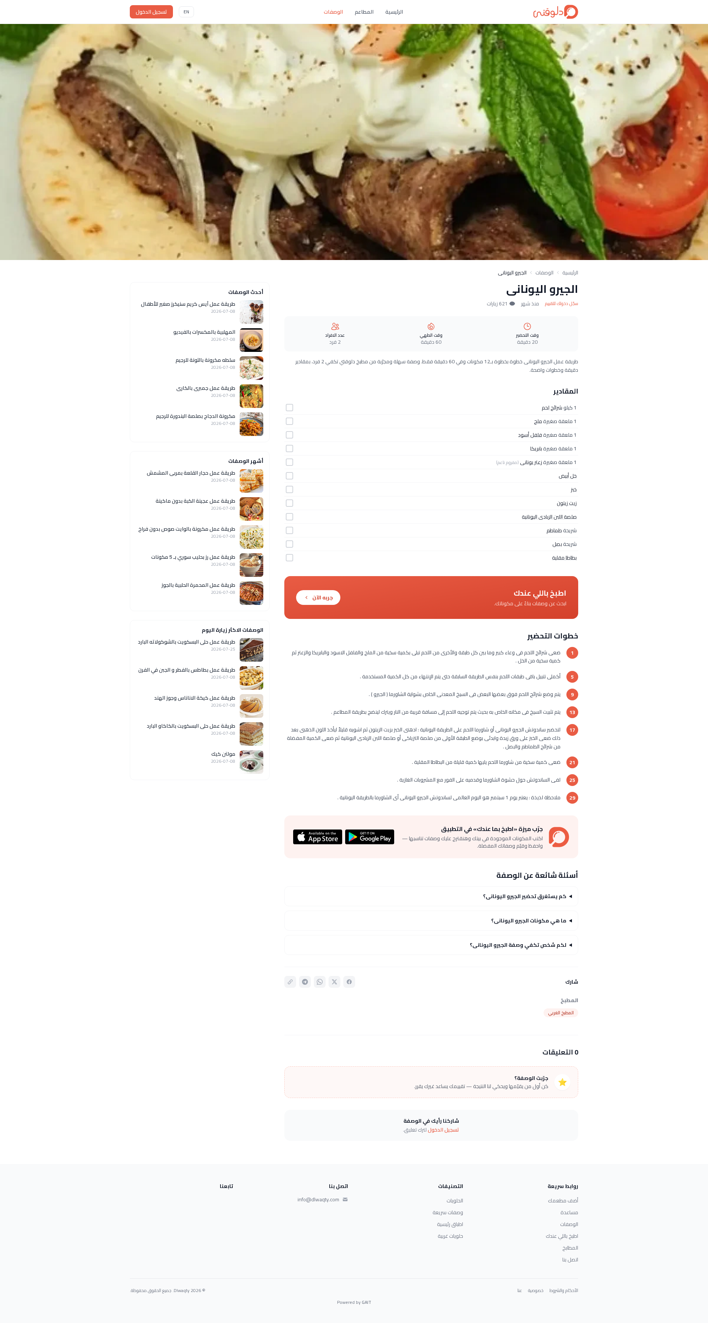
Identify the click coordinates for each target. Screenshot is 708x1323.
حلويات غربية (450, 1236)
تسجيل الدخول (151, 12)
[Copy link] (290, 982)
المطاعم (364, 11)
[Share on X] (334, 982)
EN (186, 11)
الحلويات (455, 1200)
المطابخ (570, 1248)
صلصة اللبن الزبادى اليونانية (549, 517)
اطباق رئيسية (450, 1224)
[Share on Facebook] (349, 982)
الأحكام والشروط (563, 1290)
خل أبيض (568, 476)
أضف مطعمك (563, 1200)
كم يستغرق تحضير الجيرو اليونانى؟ (524, 896)
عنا (519, 1290)
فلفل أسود (530, 435)
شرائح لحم (552, 407)
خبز (574, 489)
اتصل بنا (570, 1259)
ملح (538, 421)
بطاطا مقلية (564, 557)
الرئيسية (394, 11)
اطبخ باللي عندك (562, 1236)
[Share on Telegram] (305, 982)
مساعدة (569, 1212)
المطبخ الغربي (561, 1012)
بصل (557, 544)
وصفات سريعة (448, 1212)
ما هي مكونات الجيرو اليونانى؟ (528, 920)
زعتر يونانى (531, 462)
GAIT (366, 1302)
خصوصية (536, 1290)
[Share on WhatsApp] (320, 982)
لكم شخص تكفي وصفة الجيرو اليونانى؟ (518, 945)
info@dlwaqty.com (318, 1199)
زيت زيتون (567, 503)
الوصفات (333, 11)
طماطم (554, 530)
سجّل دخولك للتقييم (561, 303)
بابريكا (536, 448)
